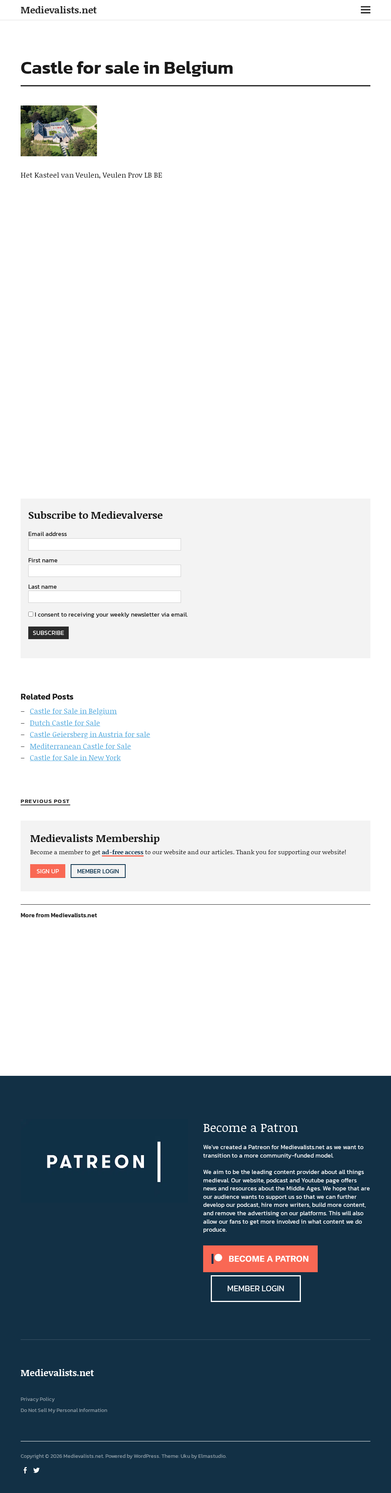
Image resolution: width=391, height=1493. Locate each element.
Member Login (98, 871)
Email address (47, 534)
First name (43, 560)
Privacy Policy (38, 1399)
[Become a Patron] (260, 1269)
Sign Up (48, 871)
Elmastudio (212, 1456)
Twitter (37, 1469)
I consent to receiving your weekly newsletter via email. (111, 614)
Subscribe (48, 632)
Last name (42, 587)
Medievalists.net (59, 9)
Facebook (25, 1469)
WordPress (146, 1456)
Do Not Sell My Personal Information (64, 1410)
